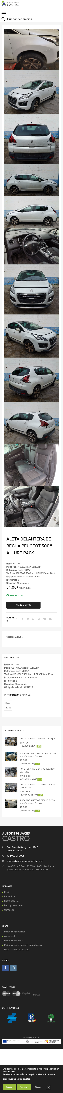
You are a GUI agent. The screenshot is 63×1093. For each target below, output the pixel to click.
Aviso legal (9, 936)
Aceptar (9, 1087)
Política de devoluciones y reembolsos (23, 945)
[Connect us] (5, 968)
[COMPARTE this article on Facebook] (22, 619)
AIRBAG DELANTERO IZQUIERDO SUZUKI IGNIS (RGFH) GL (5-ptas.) (38, 755)
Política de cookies (13, 940)
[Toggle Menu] (4, 13)
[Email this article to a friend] (50, 619)
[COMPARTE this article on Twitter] (28, 619)
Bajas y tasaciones (13, 905)
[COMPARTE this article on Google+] (33, 619)
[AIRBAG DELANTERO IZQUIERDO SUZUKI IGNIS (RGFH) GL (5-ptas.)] (11, 756)
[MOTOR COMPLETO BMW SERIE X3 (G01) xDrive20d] (11, 772)
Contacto (9, 910)
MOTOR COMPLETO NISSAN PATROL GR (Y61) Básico (37, 786)
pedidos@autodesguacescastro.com (25, 861)
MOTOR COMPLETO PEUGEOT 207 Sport (38, 738)
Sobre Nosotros (12, 901)
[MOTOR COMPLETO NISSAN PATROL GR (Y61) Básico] (11, 787)
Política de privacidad (14, 931)
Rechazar (24, 1087)
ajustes (26, 1078)
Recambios (9, 896)
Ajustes (38, 1087)
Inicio (6, 892)
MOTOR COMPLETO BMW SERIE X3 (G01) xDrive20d (38, 770)
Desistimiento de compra (16, 949)
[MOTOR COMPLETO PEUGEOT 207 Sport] (11, 741)
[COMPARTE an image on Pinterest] (39, 619)
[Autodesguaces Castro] (15, 3)
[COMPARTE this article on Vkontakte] (44, 619)
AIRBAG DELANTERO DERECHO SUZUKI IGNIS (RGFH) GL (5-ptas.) (38, 801)
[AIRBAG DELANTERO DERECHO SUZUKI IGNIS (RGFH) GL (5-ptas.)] (11, 803)
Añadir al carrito (23, 605)
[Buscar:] (29, 19)
